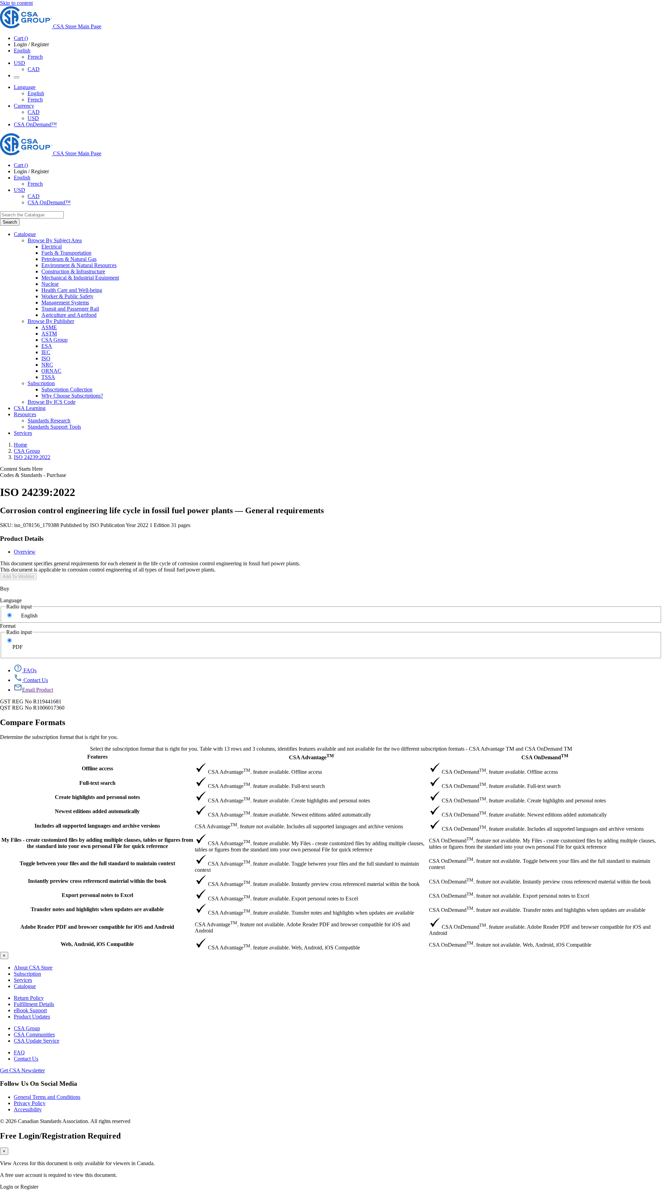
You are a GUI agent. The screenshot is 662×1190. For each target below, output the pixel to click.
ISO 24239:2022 (32, 457)
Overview (25, 552)
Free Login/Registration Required (60, 1135)
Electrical (51, 247)
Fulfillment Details (34, 1004)
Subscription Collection (66, 389)
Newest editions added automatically (97, 811)
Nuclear (50, 284)
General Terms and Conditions (47, 1097)
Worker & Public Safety (67, 296)
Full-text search (97, 783)
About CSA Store (33, 967)
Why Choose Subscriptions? (72, 396)
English (36, 93)
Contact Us (26, 1059)
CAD (34, 69)
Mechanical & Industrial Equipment (80, 278)
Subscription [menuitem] (41, 383)
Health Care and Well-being (71, 290)
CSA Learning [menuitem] (30, 408)
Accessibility (28, 1109)
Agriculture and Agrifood (69, 315)
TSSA (48, 377)
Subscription (27, 974)
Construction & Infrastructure (73, 271)
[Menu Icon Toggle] (16, 77)
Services (23, 980)
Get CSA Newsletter (22, 1070)
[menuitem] (351, 247)
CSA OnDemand (544, 756)
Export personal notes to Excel (97, 895)
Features (97, 757)
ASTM (49, 333)
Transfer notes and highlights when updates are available (97, 909)
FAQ (19, 1052)
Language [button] (25, 87)
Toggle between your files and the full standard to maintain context (97, 863)
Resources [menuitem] (25, 414)
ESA (46, 346)
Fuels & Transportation (66, 253)
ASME (49, 327)
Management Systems (65, 302)
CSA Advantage (311, 756)
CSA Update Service (36, 1041)
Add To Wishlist (18, 576)
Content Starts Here (21, 469)
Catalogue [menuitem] (25, 234)
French (35, 57)
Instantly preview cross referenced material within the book (97, 881)
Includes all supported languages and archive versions (97, 826)
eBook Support (30, 1010)
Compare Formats (32, 722)
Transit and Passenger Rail (70, 309)
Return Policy (29, 998)
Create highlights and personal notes (97, 797)
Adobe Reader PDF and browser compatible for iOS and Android (97, 927)
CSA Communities (34, 1034)
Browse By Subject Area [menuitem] (55, 240)
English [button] (22, 50)
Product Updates (32, 1017)
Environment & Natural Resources (79, 265)
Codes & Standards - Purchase (33, 475)
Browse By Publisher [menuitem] (51, 321)
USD (19, 63)
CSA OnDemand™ (35, 124)
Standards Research (49, 420)
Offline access (97, 768)
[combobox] (32, 214)
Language (11, 600)
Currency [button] (24, 106)
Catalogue (25, 986)
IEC (45, 352)
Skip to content (16, 3)
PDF (17, 647)
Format (8, 626)
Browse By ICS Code (52, 402)
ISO (45, 358)
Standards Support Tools (54, 427)
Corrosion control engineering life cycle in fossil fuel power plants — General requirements (162, 510)
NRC (47, 365)
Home (20, 445)
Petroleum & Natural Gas (69, 259)
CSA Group (54, 340)
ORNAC (51, 371)
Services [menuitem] (23, 433)
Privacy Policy (30, 1103)
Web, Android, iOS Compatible (97, 944)
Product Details (21, 538)
